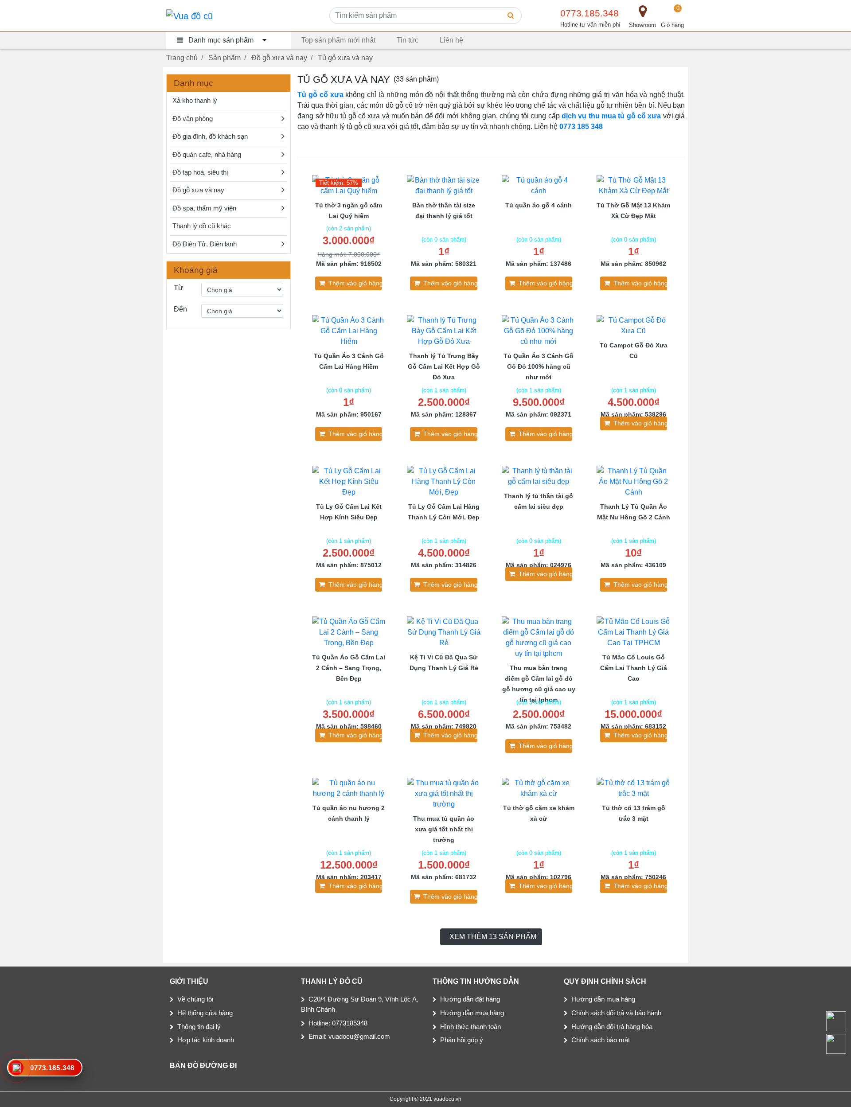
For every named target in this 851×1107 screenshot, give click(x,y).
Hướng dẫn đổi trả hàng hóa (611, 1026)
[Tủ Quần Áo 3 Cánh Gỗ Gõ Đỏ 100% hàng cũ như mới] (538, 330)
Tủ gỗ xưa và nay (345, 58)
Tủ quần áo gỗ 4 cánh (538, 205)
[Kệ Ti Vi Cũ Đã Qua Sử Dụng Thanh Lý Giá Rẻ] (443, 631)
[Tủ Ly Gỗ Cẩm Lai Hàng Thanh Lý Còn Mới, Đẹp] (443, 481)
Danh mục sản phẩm (221, 40)
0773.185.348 (589, 13)
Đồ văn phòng (192, 118)
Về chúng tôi (195, 999)
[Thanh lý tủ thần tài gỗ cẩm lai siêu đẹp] (538, 475)
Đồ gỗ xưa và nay (279, 58)
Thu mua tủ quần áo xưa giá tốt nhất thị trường (443, 829)
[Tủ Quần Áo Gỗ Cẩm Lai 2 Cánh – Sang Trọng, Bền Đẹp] (349, 631)
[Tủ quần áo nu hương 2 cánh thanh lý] (349, 787)
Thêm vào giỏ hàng (355, 283)
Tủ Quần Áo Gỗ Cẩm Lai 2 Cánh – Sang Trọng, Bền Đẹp (348, 668)
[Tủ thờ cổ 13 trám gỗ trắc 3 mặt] (633, 787)
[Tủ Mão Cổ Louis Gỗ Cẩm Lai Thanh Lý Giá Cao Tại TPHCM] (633, 631)
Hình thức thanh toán (470, 1026)
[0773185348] (835, 1043)
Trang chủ (182, 58)
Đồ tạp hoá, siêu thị (200, 172)
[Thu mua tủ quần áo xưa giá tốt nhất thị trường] (443, 793)
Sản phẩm (224, 58)
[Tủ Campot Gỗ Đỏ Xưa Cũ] (633, 325)
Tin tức (407, 40)
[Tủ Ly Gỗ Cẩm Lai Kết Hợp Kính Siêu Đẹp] (349, 481)
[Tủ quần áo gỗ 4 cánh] (538, 185)
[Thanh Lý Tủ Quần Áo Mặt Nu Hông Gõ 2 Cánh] (633, 481)
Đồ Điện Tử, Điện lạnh (204, 244)
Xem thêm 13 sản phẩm (492, 936)
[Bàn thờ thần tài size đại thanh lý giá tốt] (443, 185)
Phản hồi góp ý (461, 1040)
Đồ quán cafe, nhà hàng (206, 154)
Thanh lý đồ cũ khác (201, 226)
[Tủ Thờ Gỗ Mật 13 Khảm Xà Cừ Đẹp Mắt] (633, 185)
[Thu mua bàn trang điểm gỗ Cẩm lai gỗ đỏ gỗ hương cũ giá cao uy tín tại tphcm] (538, 637)
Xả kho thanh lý (194, 100)
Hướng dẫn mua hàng (472, 1013)
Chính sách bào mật (600, 1040)
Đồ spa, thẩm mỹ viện (204, 208)
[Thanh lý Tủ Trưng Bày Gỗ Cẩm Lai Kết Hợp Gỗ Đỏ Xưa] (443, 330)
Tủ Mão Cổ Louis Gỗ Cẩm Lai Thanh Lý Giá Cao (633, 668)
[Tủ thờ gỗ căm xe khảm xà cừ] (538, 787)
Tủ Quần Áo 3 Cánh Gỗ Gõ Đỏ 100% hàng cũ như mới (539, 366)
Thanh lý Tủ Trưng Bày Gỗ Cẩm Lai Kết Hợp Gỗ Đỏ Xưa (444, 366)
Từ (178, 288)
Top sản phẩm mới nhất (338, 40)
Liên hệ (451, 40)
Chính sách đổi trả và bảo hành (616, 1013)
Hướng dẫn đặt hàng (470, 999)
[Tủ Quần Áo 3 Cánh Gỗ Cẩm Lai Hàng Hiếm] (349, 330)
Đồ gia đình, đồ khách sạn (210, 136)
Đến (180, 309)
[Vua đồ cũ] (189, 15)
